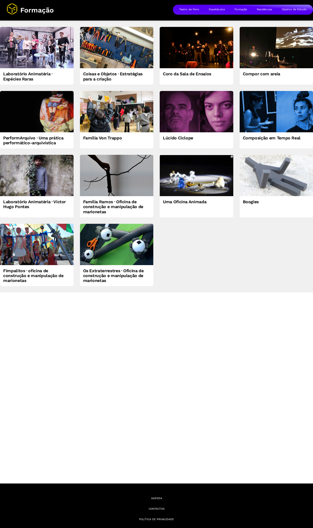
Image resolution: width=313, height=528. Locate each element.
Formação (241, 9)
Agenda (156, 498)
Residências (264, 9)
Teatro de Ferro (189, 9)
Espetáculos (217, 9)
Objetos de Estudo (294, 9)
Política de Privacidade (156, 519)
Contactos (157, 508)
